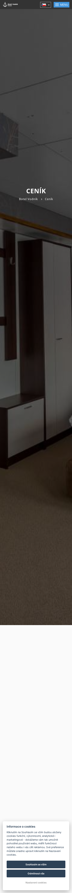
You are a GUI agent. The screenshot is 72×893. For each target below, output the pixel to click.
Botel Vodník (28, 199)
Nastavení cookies (36, 882)
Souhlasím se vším (36, 864)
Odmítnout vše (36, 873)
